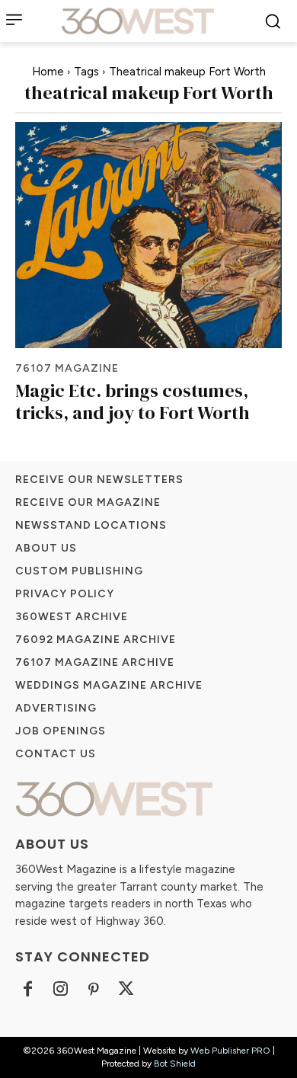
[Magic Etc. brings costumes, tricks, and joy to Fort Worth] (148, 235)
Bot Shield (175, 1063)
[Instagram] (60, 990)
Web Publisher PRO (230, 1050)
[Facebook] (27, 990)
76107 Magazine (67, 368)
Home (48, 71)
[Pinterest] (93, 990)
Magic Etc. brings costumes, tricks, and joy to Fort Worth (132, 401)
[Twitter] (126, 990)
